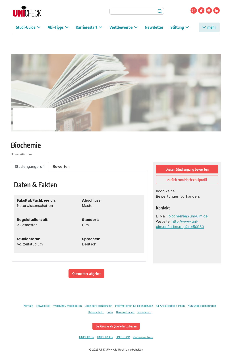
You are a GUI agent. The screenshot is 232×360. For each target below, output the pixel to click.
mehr (211, 27)
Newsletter (154, 27)
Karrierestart (86, 27)
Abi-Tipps (56, 27)
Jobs (110, 312)
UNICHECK (123, 337)
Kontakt (28, 305)
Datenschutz (96, 312)
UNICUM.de (86, 337)
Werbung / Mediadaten (67, 305)
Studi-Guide (26, 27)
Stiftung (177, 27)
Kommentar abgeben (86, 273)
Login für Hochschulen (98, 305)
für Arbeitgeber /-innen (170, 305)
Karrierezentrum (143, 337)
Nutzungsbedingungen (202, 305)
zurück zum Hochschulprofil (187, 179)
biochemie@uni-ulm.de (188, 216)
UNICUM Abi (105, 337)
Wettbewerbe (121, 27)
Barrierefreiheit (125, 312)
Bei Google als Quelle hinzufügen (116, 326)
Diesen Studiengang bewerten (187, 169)
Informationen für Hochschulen (134, 305)
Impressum (144, 312)
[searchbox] (136, 11)
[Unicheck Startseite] (33, 11)
